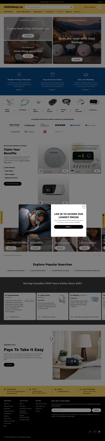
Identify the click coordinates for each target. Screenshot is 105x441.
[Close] (84, 206)
